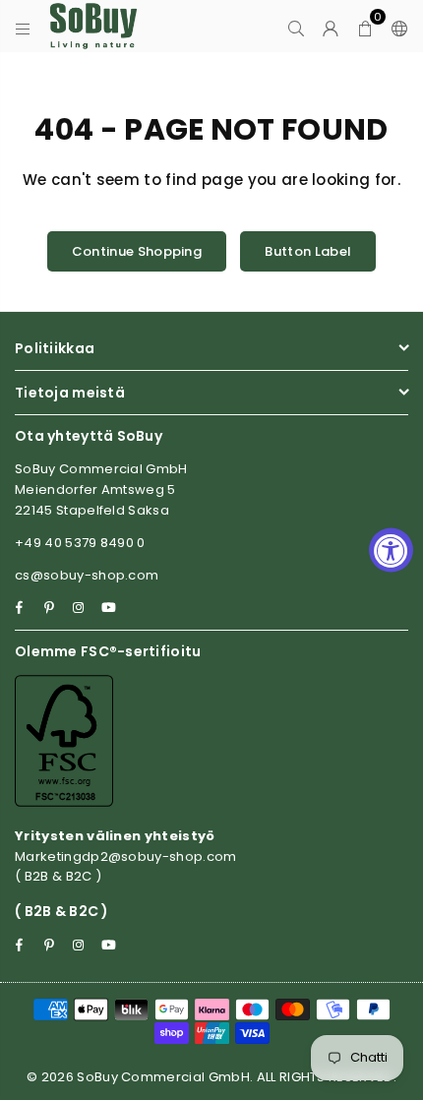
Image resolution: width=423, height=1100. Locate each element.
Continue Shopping (137, 251)
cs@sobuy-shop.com (86, 575)
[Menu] (23, 26)
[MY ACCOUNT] (331, 26)
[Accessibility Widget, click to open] (391, 550)
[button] (365, 26)
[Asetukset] (395, 26)
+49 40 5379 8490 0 (80, 542)
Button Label (308, 251)
